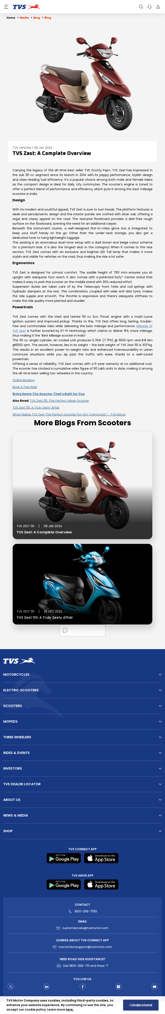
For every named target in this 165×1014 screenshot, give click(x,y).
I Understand (141, 1005)
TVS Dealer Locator (22, 784)
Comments (65, 630)
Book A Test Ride (24, 387)
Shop (8, 831)
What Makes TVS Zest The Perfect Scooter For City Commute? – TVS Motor (69, 414)
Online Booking (23, 380)
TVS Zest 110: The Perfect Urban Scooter (59, 401)
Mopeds (10, 721)
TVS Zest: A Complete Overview (44, 532)
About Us (11, 799)
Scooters (12, 705)
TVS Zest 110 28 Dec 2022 (39, 611)
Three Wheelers (17, 737)
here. (70, 1009)
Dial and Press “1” (85, 966)
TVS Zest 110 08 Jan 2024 (39, 526)
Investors (12, 768)
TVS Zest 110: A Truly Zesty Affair (36, 407)
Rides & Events (16, 752)
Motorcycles (16, 674)
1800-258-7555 (86, 911)
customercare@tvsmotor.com (85, 928)
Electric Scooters (21, 690)
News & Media (15, 815)
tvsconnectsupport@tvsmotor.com (85, 947)
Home (11, 18)
